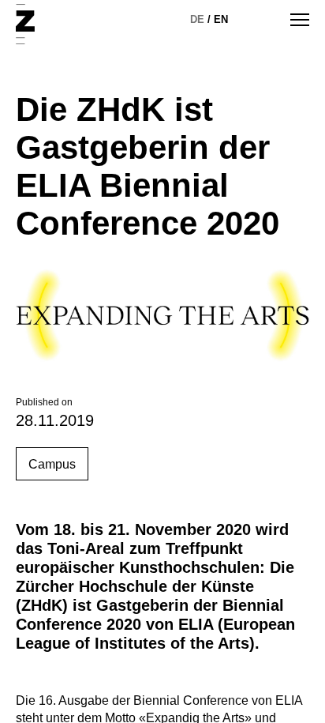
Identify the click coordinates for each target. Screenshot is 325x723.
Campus (52, 464)
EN (221, 19)
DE (197, 19)
